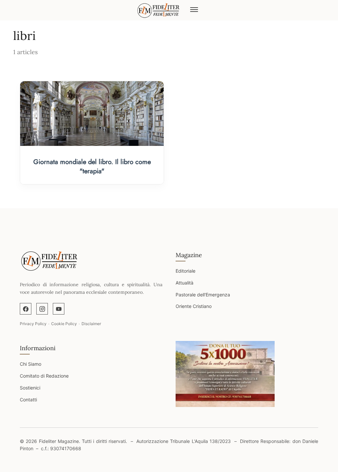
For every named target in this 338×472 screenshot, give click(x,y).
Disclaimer (91, 323)
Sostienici (30, 387)
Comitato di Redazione (44, 376)
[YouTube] (58, 309)
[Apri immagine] (225, 374)
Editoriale (185, 271)
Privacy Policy (33, 323)
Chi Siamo (30, 364)
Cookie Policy (64, 323)
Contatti (28, 399)
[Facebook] (25, 309)
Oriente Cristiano (194, 306)
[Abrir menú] (194, 10)
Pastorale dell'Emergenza (203, 294)
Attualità (184, 283)
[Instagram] (42, 309)
